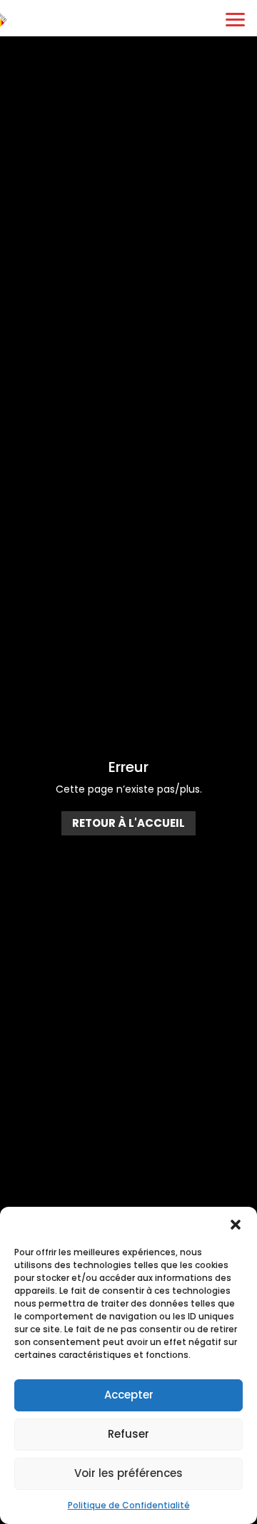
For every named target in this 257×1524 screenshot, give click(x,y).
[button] (235, 1224)
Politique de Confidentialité (129, 1505)
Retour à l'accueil (128, 822)
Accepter (128, 1394)
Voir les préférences (128, 1473)
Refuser (128, 1433)
